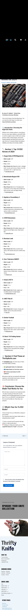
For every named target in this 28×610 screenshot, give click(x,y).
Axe (2, 584)
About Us (4, 603)
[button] (10, 40)
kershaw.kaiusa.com (10, 254)
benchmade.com (9, 192)
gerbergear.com (9, 331)
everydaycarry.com (9, 171)
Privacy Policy (5, 605)
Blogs (2, 595)
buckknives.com (9, 350)
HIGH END (3, 589)
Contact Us (4, 606)
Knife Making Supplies (6, 593)
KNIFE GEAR (4, 591)
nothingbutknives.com (10, 293)
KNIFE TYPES (4, 585)
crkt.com (7, 312)
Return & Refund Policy (7, 608)
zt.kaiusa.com (8, 274)
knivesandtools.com (10, 212)
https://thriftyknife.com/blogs (9, 122)
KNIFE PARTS (4, 587)
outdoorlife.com (9, 233)
